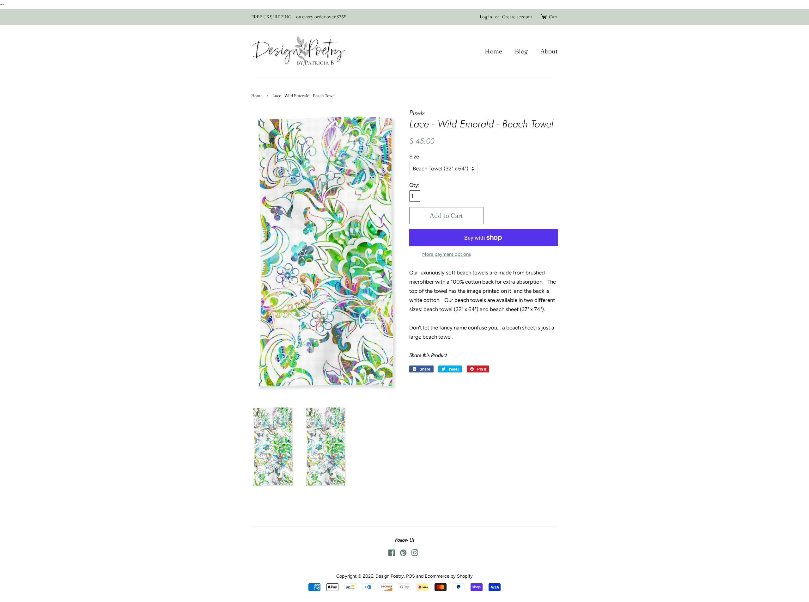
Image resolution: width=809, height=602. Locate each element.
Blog (521, 51)
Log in (486, 17)
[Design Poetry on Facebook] (391, 554)
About (549, 51)
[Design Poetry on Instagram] (414, 554)
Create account (517, 17)
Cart (553, 17)
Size (414, 156)
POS (410, 576)
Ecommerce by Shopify (449, 576)
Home (493, 51)
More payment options (446, 254)
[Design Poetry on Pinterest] (403, 554)
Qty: (414, 185)
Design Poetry (389, 576)
